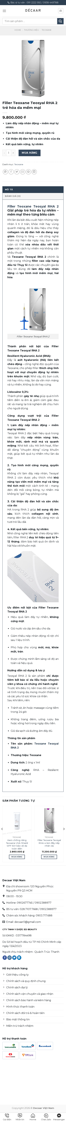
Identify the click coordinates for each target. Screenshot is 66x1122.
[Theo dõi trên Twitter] (14, 957)
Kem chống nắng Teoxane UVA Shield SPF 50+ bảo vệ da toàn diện (17, 844)
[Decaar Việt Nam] (33, 10)
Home (18, 30)
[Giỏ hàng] (60, 10)
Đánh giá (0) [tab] (13, 196)
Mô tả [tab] (9, 189)
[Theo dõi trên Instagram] (9, 957)
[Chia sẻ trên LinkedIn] (34, 171)
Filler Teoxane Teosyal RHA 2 (33, 206)
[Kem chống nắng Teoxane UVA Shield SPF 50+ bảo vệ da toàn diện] (17, 820)
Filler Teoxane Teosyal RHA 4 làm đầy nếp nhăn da (49, 843)
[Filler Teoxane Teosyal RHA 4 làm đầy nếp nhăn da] (49, 820)
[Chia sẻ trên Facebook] (11, 171)
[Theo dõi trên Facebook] (5, 957)
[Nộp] (60, 21)
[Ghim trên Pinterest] (28, 171)
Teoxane (46, 30)
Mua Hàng (29, 152)
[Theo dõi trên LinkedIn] (19, 957)
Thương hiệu (31, 30)
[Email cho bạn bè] (22, 171)
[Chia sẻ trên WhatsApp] (5, 171)
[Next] (63, 835)
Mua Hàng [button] (16, 857)
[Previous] (2, 835)
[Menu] (4, 11)
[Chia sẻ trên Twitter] (17, 171)
